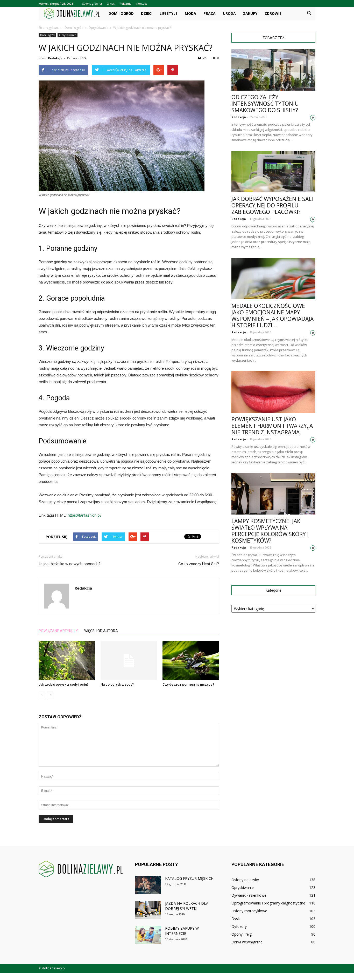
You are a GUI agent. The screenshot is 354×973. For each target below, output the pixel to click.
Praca (209, 13)
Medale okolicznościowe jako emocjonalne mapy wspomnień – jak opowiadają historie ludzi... (272, 315)
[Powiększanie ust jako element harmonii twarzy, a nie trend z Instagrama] (273, 392)
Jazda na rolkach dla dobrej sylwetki (186, 906)
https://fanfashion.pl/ (84, 515)
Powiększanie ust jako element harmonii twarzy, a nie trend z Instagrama (272, 426)
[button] (309, 13)
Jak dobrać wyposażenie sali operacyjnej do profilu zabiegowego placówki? (272, 205)
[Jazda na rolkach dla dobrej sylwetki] (148, 910)
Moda (190, 13)
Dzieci (146, 13)
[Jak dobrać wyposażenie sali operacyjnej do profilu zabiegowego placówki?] (273, 171)
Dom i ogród (121, 13)
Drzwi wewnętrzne (247, 942)
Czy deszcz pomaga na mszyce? (188, 684)
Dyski (235, 918)
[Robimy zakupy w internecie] (148, 935)
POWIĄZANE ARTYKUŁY (58, 631)
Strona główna (92, 3)
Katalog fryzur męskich (189, 878)
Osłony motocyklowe (249, 910)
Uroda (229, 13)
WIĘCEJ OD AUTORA (101, 631)
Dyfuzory (239, 926)
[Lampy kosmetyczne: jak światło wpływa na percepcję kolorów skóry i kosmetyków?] (273, 494)
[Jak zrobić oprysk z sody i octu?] (67, 660)
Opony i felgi (241, 934)
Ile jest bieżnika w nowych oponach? (70, 564)
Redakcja (55, 58)
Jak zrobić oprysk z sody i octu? (63, 684)
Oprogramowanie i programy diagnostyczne (268, 903)
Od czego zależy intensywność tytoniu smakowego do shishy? (265, 103)
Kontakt (141, 3)
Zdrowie (273, 13)
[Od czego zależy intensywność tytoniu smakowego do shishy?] (273, 70)
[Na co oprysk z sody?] (129, 660)
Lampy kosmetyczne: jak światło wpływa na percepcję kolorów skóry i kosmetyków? (270, 530)
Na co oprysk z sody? (117, 684)
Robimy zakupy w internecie (182, 931)
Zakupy (250, 13)
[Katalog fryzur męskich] (148, 885)
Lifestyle (169, 13)
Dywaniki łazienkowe (248, 895)
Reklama (125, 3)
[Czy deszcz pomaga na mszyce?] (190, 660)
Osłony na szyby (245, 879)
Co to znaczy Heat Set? (198, 564)
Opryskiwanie (67, 35)
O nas (111, 3)
